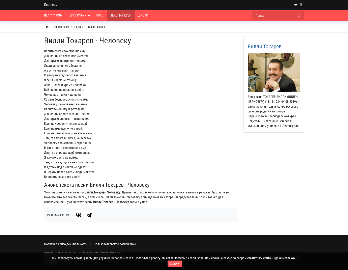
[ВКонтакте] (78, 215)
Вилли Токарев (265, 46)
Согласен (174, 263)
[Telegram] (89, 215)
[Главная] (47, 27)
